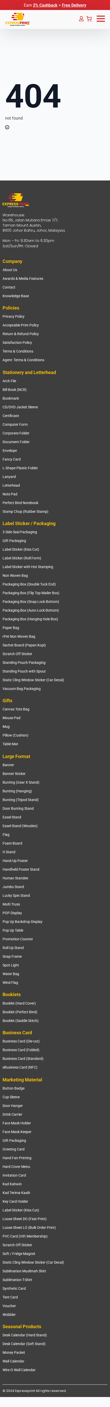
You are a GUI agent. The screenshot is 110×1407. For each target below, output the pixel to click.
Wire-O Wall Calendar (19, 1370)
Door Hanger (13, 1105)
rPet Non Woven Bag (19, 636)
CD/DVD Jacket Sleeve (20, 407)
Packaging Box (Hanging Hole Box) (30, 619)
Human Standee (15, 878)
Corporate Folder (16, 433)
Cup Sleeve (11, 1097)
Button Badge (14, 1088)
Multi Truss (11, 904)
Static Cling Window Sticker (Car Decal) (33, 680)
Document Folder (16, 442)
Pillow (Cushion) (15, 735)
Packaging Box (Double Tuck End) (29, 584)
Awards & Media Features (23, 278)
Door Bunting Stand (18, 808)
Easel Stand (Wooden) (20, 826)
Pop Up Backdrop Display (22, 921)
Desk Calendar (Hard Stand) (25, 1335)
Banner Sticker (14, 773)
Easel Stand (12, 817)
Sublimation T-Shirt (17, 1280)
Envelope (10, 450)
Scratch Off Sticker (17, 654)
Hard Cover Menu (16, 1166)
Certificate (11, 416)
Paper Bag (11, 628)
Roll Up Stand (13, 948)
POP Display (12, 913)
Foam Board (12, 843)
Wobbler (9, 1314)
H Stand (9, 852)
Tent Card (10, 1297)
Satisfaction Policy (17, 342)
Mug (6, 726)
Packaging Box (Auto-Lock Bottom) (31, 610)
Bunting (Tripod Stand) (21, 800)
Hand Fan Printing (17, 1158)
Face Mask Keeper (17, 1132)
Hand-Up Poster (15, 860)
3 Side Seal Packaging (20, 532)
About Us (10, 270)
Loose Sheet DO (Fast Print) (25, 1219)
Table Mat (10, 744)
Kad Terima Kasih (16, 1193)
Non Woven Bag (15, 575)
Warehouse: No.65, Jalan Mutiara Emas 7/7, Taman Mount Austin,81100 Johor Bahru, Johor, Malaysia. (34, 222)
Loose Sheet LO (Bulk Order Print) (29, 1227)
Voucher (9, 1306)
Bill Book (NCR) (15, 389)
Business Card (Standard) (23, 1058)
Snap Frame (12, 956)
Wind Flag (10, 982)
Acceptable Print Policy (21, 325)
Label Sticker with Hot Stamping (28, 567)
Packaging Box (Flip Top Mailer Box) (31, 593)
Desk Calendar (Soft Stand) (24, 1344)
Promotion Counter (18, 939)
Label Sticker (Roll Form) (22, 558)
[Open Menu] (101, 19)
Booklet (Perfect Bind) (20, 1012)
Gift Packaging (14, 540)
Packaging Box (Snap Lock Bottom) (31, 601)
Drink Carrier (12, 1114)
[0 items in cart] (89, 19)
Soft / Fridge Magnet (19, 1253)
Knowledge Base (16, 296)
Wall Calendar (13, 1361)
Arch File (9, 381)
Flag (6, 834)
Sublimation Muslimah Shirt (24, 1271)
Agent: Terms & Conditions (23, 360)
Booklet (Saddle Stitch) (21, 1020)
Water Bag (11, 974)
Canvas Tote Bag (16, 709)
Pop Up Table (13, 930)
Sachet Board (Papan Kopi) (24, 645)
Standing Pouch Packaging (24, 662)
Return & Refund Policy (21, 334)
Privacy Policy (14, 316)
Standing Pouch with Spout (24, 671)
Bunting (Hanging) (17, 791)
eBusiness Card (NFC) (20, 1067)
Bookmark (11, 398)
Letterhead (11, 485)
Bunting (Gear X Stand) (21, 782)
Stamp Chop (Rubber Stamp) (25, 511)
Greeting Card (14, 1149)
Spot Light (11, 965)
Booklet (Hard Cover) (19, 1003)
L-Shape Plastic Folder (20, 468)
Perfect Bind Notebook (20, 503)
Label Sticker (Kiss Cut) (21, 549)
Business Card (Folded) (21, 1050)
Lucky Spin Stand (16, 895)
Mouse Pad (11, 718)
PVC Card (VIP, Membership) (25, 1236)
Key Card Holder (15, 1201)
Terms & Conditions (18, 351)
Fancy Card (12, 459)
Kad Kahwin (12, 1184)
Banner (8, 765)
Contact (9, 287)
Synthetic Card (14, 1288)
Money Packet (14, 1352)
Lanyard (9, 476)
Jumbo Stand (13, 887)
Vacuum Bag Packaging (22, 688)
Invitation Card (14, 1175)
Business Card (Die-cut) (21, 1041)
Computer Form (15, 424)
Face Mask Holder (17, 1123)
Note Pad (10, 494)
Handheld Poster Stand (21, 869)
